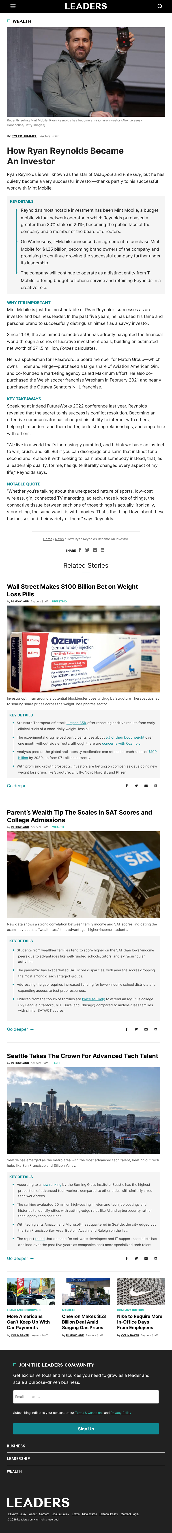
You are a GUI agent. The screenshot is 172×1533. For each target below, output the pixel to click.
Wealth (22, 22)
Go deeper (17, 785)
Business (16, 1446)
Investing (59, 601)
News (59, 539)
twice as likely (93, 999)
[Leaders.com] (86, 6)
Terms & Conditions (89, 1412)
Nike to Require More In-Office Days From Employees (139, 1322)
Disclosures (89, 1514)
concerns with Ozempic (121, 743)
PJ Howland (20, 601)
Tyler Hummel (24, 136)
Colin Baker (20, 1335)
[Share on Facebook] (80, 550)
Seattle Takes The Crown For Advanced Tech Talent (82, 1056)
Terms (76, 1514)
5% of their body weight (125, 737)
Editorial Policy (108, 1514)
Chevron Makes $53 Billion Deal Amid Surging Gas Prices (84, 1322)
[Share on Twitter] (87, 550)
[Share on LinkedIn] (102, 550)
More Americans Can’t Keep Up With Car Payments (28, 1322)
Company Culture (130, 1310)
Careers (44, 1514)
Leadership (18, 1458)
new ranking (51, 1184)
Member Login (130, 1514)
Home (47, 539)
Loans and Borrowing (24, 1310)
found (40, 1239)
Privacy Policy (121, 1412)
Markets (68, 1310)
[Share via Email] (95, 550)
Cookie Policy (60, 1514)
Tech (56, 1063)
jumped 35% (76, 723)
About (33, 1514)
